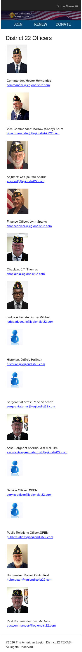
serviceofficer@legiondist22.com (29, 494)
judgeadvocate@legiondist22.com (30, 321)
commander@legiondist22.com (28, 85)
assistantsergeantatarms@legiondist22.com (37, 452)
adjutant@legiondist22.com (25, 181)
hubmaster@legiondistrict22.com (29, 579)
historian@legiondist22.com (26, 364)
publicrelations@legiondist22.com (30, 537)
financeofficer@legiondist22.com (29, 226)
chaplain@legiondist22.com (26, 274)
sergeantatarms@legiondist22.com (31, 406)
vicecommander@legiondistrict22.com (33, 133)
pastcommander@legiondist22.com (31, 625)
